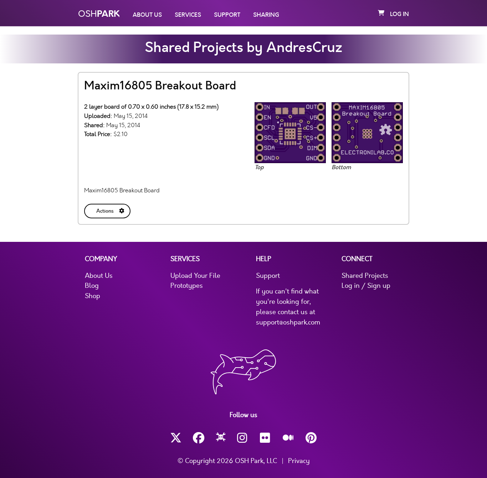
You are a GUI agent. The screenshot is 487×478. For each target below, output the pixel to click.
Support (227, 15)
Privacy (299, 461)
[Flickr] (265, 438)
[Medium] (288, 438)
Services (188, 15)
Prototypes (186, 285)
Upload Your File (195, 275)
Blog (92, 285)
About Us (147, 15)
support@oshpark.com (288, 322)
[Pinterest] (311, 438)
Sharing (266, 15)
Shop (92, 296)
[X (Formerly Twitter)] (175, 438)
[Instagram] (242, 438)
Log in (399, 14)
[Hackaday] (221, 438)
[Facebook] (198, 438)
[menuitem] (108, 209)
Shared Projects (365, 275)
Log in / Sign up (366, 285)
